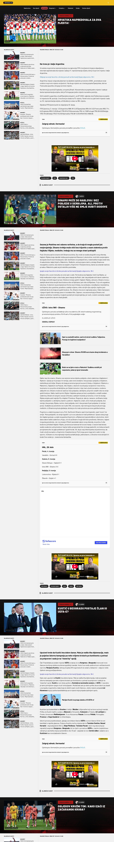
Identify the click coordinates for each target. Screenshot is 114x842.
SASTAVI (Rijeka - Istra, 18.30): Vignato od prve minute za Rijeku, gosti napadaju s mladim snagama (26, 136)
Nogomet (22, 52)
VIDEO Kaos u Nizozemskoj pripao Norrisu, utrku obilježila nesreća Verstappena (27, 126)
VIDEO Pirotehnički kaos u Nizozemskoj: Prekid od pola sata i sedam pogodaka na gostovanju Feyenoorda (27, 76)
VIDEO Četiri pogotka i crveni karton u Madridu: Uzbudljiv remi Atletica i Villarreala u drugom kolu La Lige (27, 96)
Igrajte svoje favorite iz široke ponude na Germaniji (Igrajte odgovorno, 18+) (66, 271)
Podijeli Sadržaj (64, 15)
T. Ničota (81, 196)
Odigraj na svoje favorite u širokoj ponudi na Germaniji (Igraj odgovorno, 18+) (67, 77)
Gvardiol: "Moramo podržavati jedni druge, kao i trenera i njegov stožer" (27, 116)
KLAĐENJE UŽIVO (48, 318)
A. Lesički (81, 604)
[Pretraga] (108, 2)
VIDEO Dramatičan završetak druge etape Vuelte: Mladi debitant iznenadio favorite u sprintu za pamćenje (26, 106)
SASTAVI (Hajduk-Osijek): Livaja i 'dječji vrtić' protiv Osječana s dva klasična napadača (27, 86)
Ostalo (22, 102)
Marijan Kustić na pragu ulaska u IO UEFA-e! (78, 700)
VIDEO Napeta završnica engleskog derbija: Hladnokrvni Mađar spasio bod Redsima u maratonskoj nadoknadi (27, 66)
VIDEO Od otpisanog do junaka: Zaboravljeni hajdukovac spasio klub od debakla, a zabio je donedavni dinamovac (27, 56)
